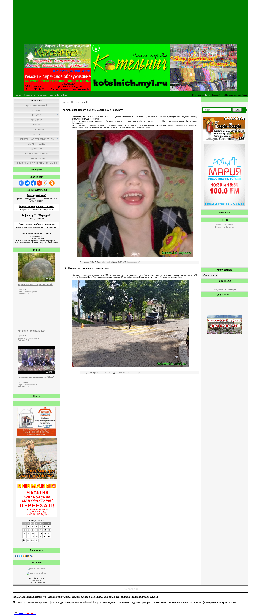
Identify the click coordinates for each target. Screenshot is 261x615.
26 (45, 537)
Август (81, 102)
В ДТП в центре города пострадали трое (86, 268)
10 (37, 530)
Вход (59, 95)
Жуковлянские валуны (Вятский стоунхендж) (36, 284)
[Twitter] (20, 556)
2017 (73, 102)
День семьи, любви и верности (36, 224)
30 (32, 540)
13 (49, 530)
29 (28, 540)
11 (41, 530)
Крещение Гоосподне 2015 (32, 331)
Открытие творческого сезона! (36, 206)
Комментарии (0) (133, 262)
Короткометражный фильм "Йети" (36, 377)
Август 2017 (36, 520)
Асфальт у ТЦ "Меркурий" (36, 215)
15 (28, 533)
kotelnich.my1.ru (93, 602)
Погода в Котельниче (224, 224)
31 (37, 540)
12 (45, 530)
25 (41, 537)
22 (28, 537)
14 (24, 533)
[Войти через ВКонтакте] (27, 183)
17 (37, 533)
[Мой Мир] (28, 556)
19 (45, 533)
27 (49, 537)
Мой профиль (29, 95)
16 (32, 533)
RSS (65, 95)
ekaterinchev (107, 262)
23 (32, 537)
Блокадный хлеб (36, 195)
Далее (147, 127)
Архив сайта (210, 275)
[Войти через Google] (45, 183)
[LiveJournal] (32, 556)
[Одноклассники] (24, 556)
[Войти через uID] (21, 183)
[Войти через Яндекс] (39, 183)
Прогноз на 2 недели (224, 227)
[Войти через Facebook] (33, 183)
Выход (53, 95)
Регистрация (42, 95)
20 (49, 533)
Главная (17, 95)
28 (24, 540)
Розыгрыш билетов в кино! (36, 233)
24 (37, 537)
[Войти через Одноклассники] (52, 183)
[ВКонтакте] (17, 556)
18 (41, 533)
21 (24, 537)
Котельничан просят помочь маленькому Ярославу (93, 110)
